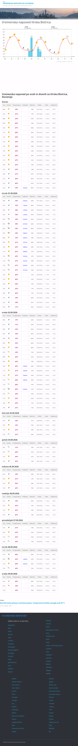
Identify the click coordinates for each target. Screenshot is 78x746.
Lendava (48, 649)
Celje (9, 637)
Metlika (48, 673)
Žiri (50, 731)
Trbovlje (51, 703)
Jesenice (10, 669)
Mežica (14, 679)
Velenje (51, 713)
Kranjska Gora (50, 636)
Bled (9, 628)
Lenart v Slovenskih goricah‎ (54, 645)
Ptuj (13, 703)
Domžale (11, 644)
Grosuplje (11, 653)
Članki (2, 600)
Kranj (47, 633)
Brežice (10, 634)
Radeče (14, 707)
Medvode (49, 667)
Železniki (51, 728)
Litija (47, 652)
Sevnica (51, 679)
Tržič (50, 710)
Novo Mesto (16, 688)
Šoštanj (51, 697)
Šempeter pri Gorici (18, 728)
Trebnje (51, 707)
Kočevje (48, 624)
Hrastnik (10, 656)
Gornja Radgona (13, 650)
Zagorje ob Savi (54, 722)
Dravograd (11, 647)
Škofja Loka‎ (52, 685)
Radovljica (15, 710)
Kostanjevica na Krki (52, 630)
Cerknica (10, 641)
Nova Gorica (16, 685)
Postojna (15, 697)
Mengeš (48, 670)
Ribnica (14, 719)
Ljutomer (49, 658)
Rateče (14, 713)
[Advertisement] (39, 77)
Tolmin (51, 700)
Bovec (10, 631)
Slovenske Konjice (54, 694)
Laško (48, 642)
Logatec (48, 661)
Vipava (51, 716)
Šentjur (14, 731)
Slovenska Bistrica (54, 691)
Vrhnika (51, 719)
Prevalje (14, 700)
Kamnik (10, 672)
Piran (13, 694)
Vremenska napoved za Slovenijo (18, 3)
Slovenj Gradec (53, 688)
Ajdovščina (11, 625)
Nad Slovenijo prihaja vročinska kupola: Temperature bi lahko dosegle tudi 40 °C (32, 603)
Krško (47, 639)
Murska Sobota (16, 682)
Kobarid (48, 621)
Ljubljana (49, 655)
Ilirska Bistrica (12, 662)
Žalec (50, 725)
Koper (48, 627)
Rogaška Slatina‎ (17, 722)
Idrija (9, 659)
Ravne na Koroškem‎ (18, 716)
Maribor (48, 664)
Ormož (14, 691)
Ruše (13, 725)
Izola (9, 665)
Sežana (51, 682)
